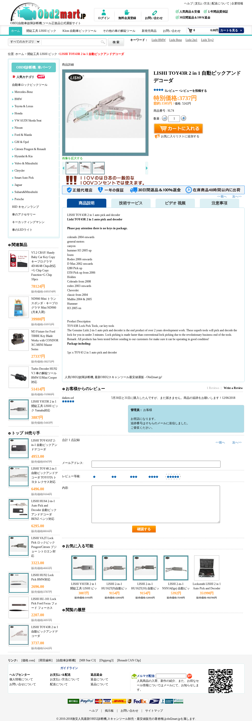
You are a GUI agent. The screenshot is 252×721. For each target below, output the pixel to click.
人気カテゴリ (25, 77)
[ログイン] (103, 12)
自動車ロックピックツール (29, 85)
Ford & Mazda (23, 135)
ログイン (104, 18)
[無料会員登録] (125, 12)
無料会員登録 (127, 18)
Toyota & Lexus (24, 106)
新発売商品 (149, 31)
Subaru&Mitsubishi (26, 192)
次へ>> (237, 196)
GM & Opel (22, 142)
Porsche (19, 199)
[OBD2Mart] (49, 11)
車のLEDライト (22, 229)
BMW (18, 99)
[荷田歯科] (45, 660)
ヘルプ (188, 3)
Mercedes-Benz (24, 92)
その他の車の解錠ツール (119, 31)
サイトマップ (154, 710)
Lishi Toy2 (207, 40)
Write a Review (233, 388)
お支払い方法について (64, 679)
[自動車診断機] (66, 660)
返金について (99, 679)
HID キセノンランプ (25, 207)
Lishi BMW (159, 40)
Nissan (19, 127)
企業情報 (237, 3)
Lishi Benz (175, 40)
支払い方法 (202, 3)
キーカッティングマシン (28, 222)
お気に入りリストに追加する (180, 136)
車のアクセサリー (24, 214)
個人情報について (21, 679)
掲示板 (109, 710)
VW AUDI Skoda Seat (28, 120)
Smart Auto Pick (24, 177)
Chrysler (20, 170)
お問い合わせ (154, 18)
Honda (18, 113)
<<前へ (222, 196)
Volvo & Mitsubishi (26, 163)
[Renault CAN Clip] (129, 660)
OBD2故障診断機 (82, 377)
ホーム (15, 31)
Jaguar (18, 185)
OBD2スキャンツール (115, 377)
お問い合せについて (22, 684)
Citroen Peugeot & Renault (30, 149)
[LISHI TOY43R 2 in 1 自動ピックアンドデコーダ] (105, 112)
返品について (99, 684)
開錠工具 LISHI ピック (41, 31)
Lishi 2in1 (191, 40)
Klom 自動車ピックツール (79, 31)
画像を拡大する (72, 158)
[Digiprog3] (106, 660)
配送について (220, 3)
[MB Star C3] (87, 660)
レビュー (171, 90)
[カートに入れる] (178, 128)
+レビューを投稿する (193, 90)
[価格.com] (28, 660)
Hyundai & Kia (23, 156)
